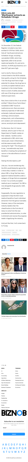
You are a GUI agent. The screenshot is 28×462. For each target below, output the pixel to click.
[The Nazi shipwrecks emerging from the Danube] (14, 307)
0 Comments (19, 21)
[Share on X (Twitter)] (8, 27)
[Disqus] (14, 340)
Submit (14, 434)
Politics (4, 10)
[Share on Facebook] (3, 27)
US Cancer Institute (6, 234)
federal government (6, 232)
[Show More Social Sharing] (16, 27)
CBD (17, 230)
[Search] (26, 2)
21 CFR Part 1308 (10, 230)
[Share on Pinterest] (12, 27)
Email (5, 427)
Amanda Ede (7, 20)
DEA (20, 230)
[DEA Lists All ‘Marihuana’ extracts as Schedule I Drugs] (14, 36)
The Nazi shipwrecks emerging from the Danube (13, 316)
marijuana (15, 232)
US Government (15, 234)
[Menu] (2, 2)
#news (3, 230)
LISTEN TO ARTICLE (22, 27)
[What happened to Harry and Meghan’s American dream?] (14, 264)
